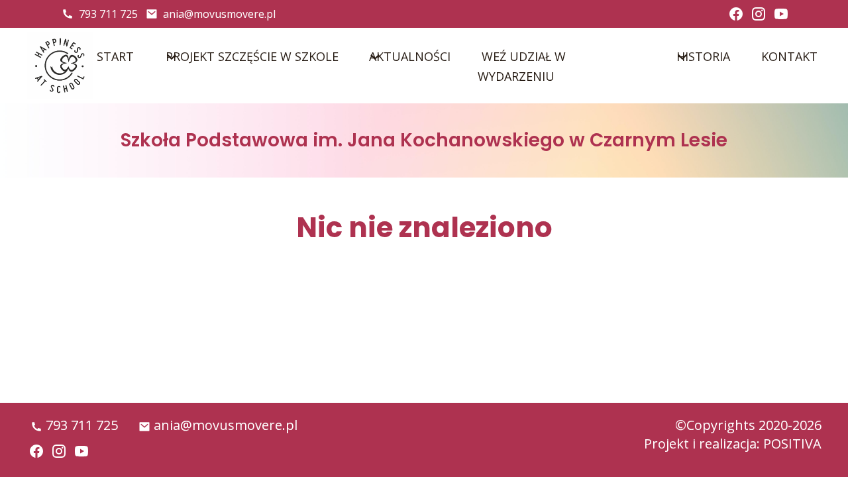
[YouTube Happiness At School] (781, 14)
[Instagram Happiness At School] (759, 14)
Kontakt (789, 56)
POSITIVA (792, 443)
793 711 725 (108, 14)
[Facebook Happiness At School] (736, 14)
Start (115, 56)
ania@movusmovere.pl (219, 14)
